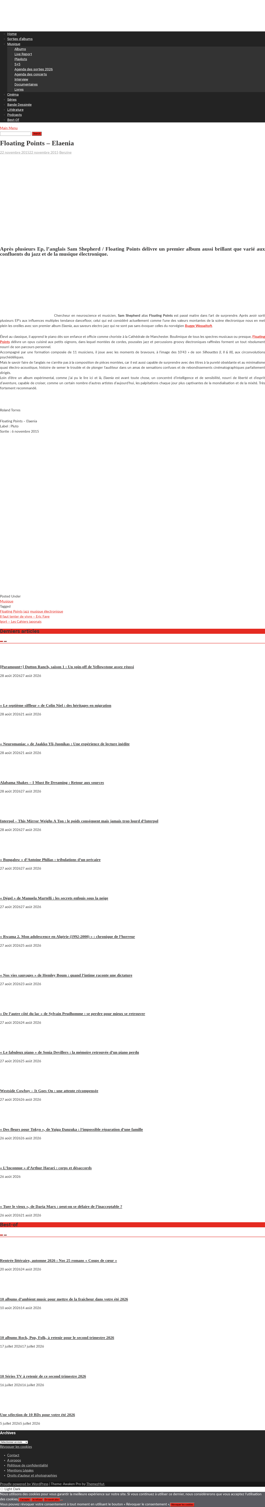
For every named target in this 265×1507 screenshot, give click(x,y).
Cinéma (13, 94)
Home (12, 34)
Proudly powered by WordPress (24, 1484)
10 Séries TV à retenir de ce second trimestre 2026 (43, 1376)
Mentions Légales (20, 1470)
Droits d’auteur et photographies (32, 1475)
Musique (13, 44)
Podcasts (14, 115)
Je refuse (37, 1499)
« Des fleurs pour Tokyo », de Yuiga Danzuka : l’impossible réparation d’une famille (71, 1129)
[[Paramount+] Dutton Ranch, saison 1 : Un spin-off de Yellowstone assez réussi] (11, 657)
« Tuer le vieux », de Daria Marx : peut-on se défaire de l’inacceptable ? (61, 1206)
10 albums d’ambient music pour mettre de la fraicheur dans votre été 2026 (64, 1299)
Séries (12, 100)
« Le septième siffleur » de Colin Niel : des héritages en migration (55, 705)
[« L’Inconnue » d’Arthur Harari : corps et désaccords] (11, 1158)
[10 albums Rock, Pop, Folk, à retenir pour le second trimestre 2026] (11, 1328)
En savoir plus (52, 1499)
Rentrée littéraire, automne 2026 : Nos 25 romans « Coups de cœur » (58, 1260)
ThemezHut (95, 1484)
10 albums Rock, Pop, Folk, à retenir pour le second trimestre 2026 (57, 1337)
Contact (13, 1455)
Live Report (23, 54)
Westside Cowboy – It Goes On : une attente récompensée (49, 1090)
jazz (26, 611)
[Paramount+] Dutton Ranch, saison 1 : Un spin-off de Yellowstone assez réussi (67, 666)
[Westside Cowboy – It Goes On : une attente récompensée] (11, 1081)
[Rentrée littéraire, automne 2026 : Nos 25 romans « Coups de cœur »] (11, 1251)
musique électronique (46, 611)
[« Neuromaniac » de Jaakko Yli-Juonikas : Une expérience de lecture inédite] (11, 735)
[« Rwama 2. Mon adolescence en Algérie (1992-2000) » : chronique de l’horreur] (11, 927)
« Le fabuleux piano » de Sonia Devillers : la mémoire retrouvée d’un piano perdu (69, 1052)
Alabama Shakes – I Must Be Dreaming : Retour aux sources (52, 782)
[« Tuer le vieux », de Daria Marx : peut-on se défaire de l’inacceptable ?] (11, 1197)
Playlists (20, 59)
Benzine (65, 152)
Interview (21, 79)
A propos (14, 1460)
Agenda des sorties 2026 (33, 69)
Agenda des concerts (30, 74)
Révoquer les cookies (16, 1447)
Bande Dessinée (19, 105)
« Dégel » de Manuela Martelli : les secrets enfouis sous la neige (54, 898)
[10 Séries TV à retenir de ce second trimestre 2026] (11, 1367)
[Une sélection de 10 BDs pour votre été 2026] (11, 1405)
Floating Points (11, 611)
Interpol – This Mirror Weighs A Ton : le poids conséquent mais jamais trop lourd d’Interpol (79, 821)
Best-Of (13, 120)
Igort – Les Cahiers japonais (20, 621)
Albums (20, 49)
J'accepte (24, 1499)
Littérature (15, 110)
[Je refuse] (61, 1500)
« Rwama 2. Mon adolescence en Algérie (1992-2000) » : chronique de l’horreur (67, 936)
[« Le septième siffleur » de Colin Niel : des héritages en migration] (11, 696)
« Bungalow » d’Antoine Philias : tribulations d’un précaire (50, 859)
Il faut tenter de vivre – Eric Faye (25, 616)
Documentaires (26, 84)
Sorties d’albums (20, 39)
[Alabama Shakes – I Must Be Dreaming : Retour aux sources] (11, 773)
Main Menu (9, 128)
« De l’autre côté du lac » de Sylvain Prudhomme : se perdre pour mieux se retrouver (72, 1013)
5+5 (17, 64)
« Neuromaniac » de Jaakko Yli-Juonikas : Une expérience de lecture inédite (65, 744)
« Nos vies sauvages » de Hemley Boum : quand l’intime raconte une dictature (66, 975)
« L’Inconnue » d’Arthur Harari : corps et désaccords (46, 1168)
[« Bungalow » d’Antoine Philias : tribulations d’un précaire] (11, 850)
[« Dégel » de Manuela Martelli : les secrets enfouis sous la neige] (11, 889)
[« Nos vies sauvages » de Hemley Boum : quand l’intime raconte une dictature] (11, 966)
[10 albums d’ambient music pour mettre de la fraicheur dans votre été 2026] (11, 1290)
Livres (19, 89)
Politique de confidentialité (27, 1465)
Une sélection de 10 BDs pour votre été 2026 (37, 1414)
